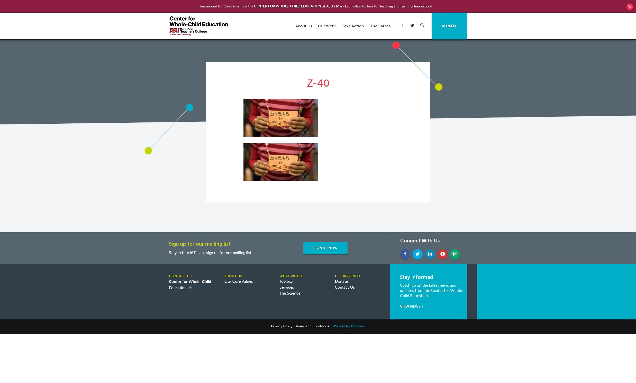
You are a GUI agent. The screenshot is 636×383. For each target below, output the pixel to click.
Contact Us (345, 287)
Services (286, 287)
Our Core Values (238, 281)
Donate (341, 281)
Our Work (327, 26)
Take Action (353, 26)
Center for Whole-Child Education (287, 6)
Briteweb (358, 326)
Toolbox (286, 281)
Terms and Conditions (312, 326)
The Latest (380, 26)
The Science (289, 293)
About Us (303, 26)
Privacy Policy (281, 326)
